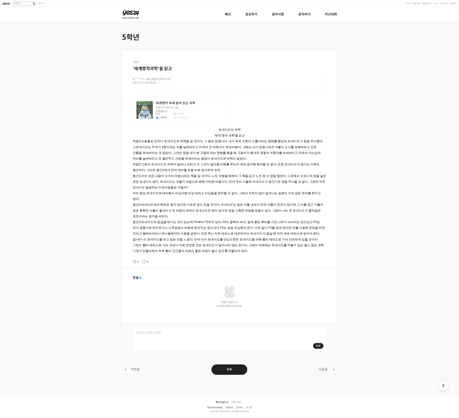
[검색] (34, 3)
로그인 (249, 408)
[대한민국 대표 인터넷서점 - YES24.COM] (6, 2)
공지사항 (278, 14)
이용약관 (229, 408)
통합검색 (18, 3)
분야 (40, 3)
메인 (228, 14)
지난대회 (331, 14)
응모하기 (251, 14)
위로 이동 (443, 386)
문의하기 (304, 14)
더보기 (324, 81)
